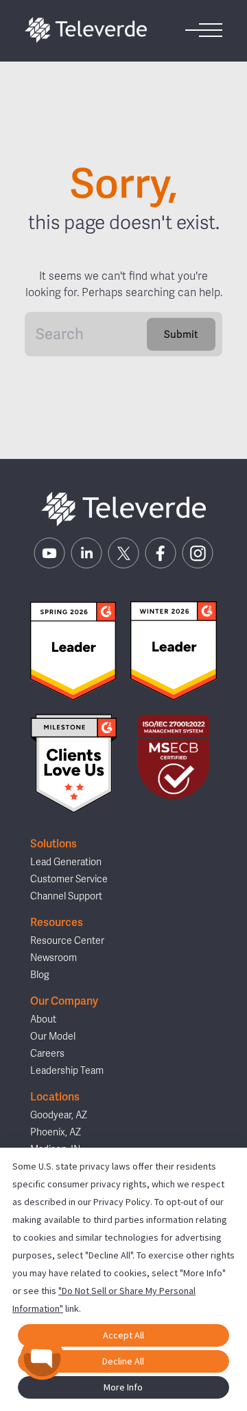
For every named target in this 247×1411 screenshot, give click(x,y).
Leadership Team (67, 1071)
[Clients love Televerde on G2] (73, 763)
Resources (56, 922)
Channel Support (66, 896)
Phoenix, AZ (55, 1132)
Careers (47, 1053)
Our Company (64, 1001)
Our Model (52, 1036)
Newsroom (53, 958)
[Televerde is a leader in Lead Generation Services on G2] (73, 651)
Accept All (123, 1335)
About (43, 1019)
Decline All (123, 1361)
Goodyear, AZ (58, 1115)
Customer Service (69, 879)
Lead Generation (66, 862)
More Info (123, 1387)
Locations (55, 1097)
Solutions (53, 844)
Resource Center (67, 941)
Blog (39, 975)
